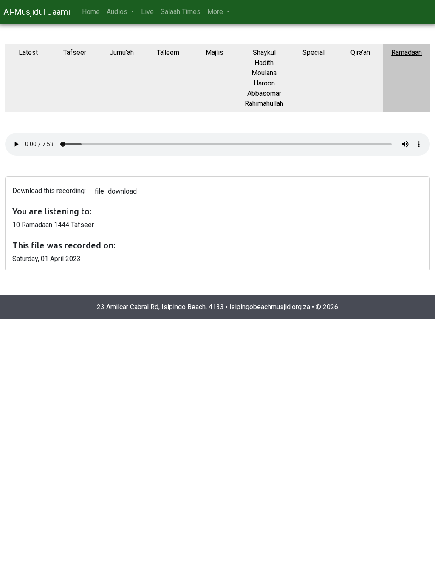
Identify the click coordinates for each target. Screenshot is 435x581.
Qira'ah (360, 52)
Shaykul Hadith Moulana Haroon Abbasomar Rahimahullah (264, 78)
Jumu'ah (122, 52)
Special (313, 52)
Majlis (214, 52)
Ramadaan (406, 52)
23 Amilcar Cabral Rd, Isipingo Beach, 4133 (160, 307)
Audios (118, 12)
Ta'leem (168, 52)
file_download (116, 191)
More (216, 12)
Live (147, 12)
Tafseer (74, 52)
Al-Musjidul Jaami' (37, 12)
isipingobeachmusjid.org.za (269, 307)
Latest (28, 52)
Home (91, 12)
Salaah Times (181, 12)
